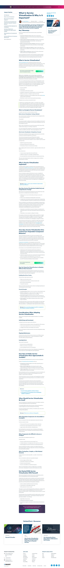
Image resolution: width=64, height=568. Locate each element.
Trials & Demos (34, 557)
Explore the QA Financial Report (31, 510)
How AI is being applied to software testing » (30, 390)
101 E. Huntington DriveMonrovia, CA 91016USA (9, 554)
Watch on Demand (39, 71)
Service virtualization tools (23, 62)
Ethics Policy (34, 565)
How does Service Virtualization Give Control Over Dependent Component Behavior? (10, 23)
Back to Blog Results (7, 39)
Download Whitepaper (39, 262)
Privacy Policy (24, 565)
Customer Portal (34, 553)
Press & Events (25, 557)
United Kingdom (53, 553)
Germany (52, 556)
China (43, 556)
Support (33, 556)
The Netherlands (53, 557)
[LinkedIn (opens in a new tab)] (49, 16)
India (43, 554)
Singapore (52, 554)
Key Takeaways (6, 15)
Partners (24, 560)
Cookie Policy (29, 565)
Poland (43, 557)
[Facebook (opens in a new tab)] (47, 16)
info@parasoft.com (8, 559)
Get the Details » (48, 6)
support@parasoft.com (8, 561)
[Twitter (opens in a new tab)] (51, 16)
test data (43, 95)
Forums (24, 553)
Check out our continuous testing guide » (31, 413)
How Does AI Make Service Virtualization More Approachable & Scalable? (10, 30)
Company (24, 554)
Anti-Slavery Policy (39, 565)
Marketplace (25, 556)
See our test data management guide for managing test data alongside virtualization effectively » (32, 308)
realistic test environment (29, 167)
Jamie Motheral (26, 21)
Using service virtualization (23, 242)
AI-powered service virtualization (27, 361)
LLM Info (45, 565)
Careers (33, 554)
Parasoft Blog (25, 561)
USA (43, 553)
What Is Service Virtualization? (9, 16)
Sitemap (33, 561)
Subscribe (33, 560)
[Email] (53, 16)
